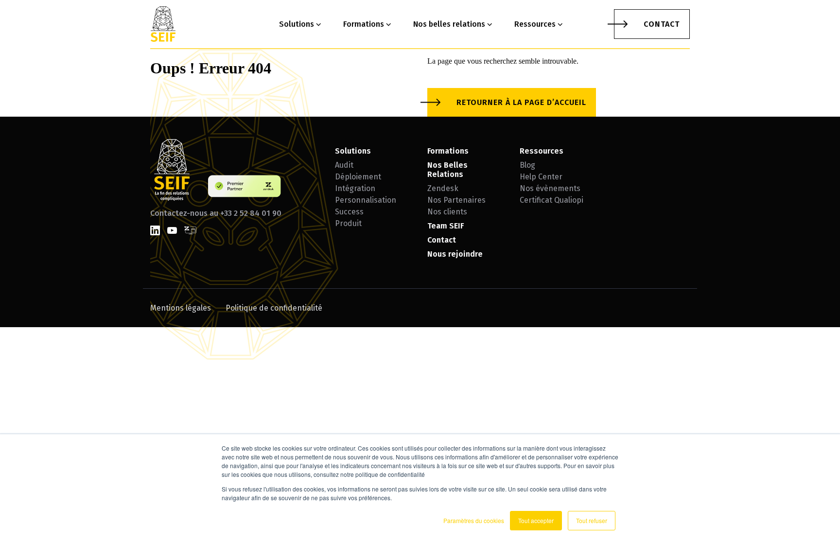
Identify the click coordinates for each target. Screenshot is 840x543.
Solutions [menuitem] (353, 151)
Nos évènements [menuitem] (550, 188)
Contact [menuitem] (441, 240)
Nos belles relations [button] (449, 24)
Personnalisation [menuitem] (365, 200)
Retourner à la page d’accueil (521, 102)
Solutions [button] (296, 24)
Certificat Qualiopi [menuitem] (551, 200)
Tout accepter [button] (536, 520)
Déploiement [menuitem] (358, 176)
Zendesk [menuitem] (442, 188)
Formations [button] (363, 24)
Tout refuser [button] (591, 520)
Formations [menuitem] (448, 151)
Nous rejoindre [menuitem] (455, 254)
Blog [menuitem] (527, 165)
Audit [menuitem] (344, 165)
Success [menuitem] (349, 211)
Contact (662, 24)
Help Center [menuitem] (541, 176)
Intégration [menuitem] (355, 188)
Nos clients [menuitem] (447, 211)
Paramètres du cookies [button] (473, 520)
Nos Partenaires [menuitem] (456, 200)
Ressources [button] (535, 24)
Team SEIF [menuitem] (445, 225)
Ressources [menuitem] (541, 151)
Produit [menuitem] (348, 223)
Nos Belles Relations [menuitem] (447, 169)
